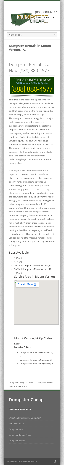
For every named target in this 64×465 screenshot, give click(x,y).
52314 (17, 343)
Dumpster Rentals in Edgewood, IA (37, 363)
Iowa (30, 382)
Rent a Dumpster (16, 423)
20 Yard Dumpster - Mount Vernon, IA (32, 265)
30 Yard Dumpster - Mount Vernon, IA (32, 269)
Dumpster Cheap (16, 382)
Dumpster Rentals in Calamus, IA (36, 359)
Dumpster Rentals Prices (20, 435)
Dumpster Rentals (17, 440)
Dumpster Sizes (16, 429)
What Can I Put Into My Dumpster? (25, 417)
